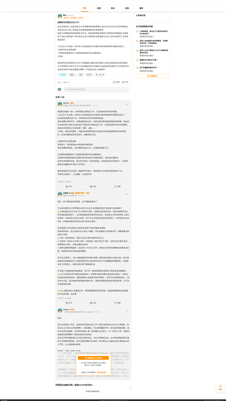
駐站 (113, 8)
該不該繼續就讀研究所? (148, 67)
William (66, 103)
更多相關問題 (152, 76)
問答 (85, 8)
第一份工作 (100, 75)
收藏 (117, 82)
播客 (141, 8)
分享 (126, 82)
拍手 (70, 186)
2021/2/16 (70, 15)
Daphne (66, 309)
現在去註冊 (101, 372)
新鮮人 (72, 75)
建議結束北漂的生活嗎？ (149, 60)
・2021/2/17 (94, 105)
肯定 (94, 186)
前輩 (99, 8)
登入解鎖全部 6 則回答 (93, 358)
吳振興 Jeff (67, 193)
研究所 (89, 75)
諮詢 (127, 8)
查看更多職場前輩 (92, 391)
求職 (80, 75)
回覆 (119, 186)
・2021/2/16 (81, 195)
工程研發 (62, 75)
